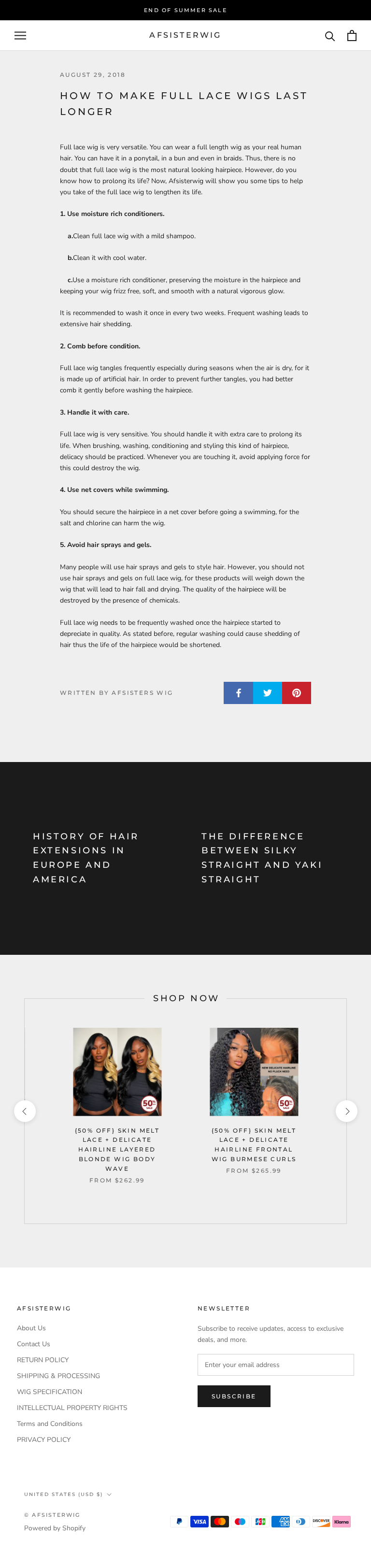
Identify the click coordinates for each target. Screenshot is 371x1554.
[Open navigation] (20, 35)
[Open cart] (352, 35)
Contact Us (33, 1344)
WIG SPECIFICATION (49, 1391)
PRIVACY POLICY (44, 1439)
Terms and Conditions (50, 1423)
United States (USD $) (63, 1494)
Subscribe (234, 1396)
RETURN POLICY (43, 1360)
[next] (346, 1111)
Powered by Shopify (55, 1528)
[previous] (24, 1111)
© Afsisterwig (52, 1514)
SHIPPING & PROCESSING (58, 1376)
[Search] (330, 35)
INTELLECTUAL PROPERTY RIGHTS (72, 1407)
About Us (31, 1328)
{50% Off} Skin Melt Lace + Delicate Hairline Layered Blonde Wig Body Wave (117, 1149)
